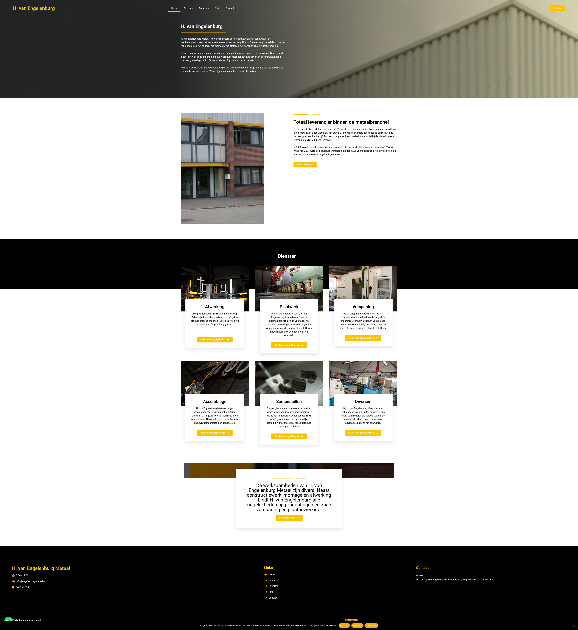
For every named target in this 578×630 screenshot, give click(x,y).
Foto (217, 8)
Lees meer (372, 625)
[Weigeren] (573, 625)
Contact (229, 8)
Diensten (188, 8)
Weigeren (357, 625)
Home (174, 8)
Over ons (204, 8)
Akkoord (344, 625)
